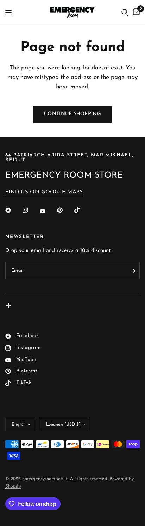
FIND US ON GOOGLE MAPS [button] (44, 192)
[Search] (125, 12)
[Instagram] (30, 210)
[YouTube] (47, 211)
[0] (135, 12)
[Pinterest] (64, 210)
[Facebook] (13, 210)
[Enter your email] (133, 270)
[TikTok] (82, 210)
